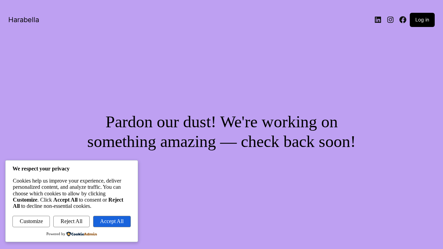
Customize (31, 221)
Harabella (23, 20)
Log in (422, 19)
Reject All (71, 221)
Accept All (112, 221)
